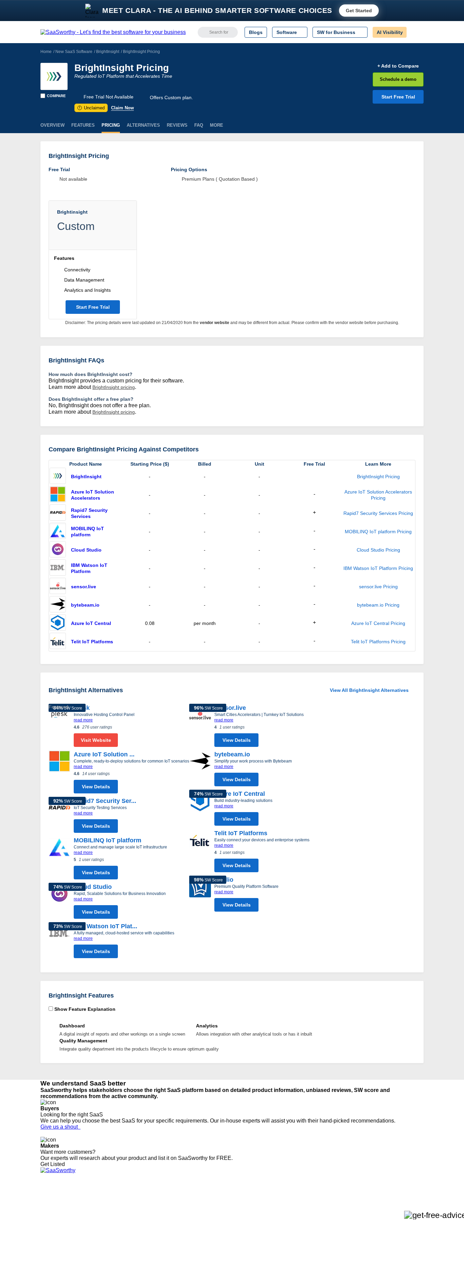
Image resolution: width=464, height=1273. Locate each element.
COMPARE (56, 96)
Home (46, 51)
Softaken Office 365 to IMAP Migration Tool (167, 1257)
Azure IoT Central (91, 623)
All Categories (55, 1208)
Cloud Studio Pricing (378, 550)
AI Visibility (390, 32)
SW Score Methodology (65, 1238)
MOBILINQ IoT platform (87, 531)
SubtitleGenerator (140, 1245)
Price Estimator (56, 1214)
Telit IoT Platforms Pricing (378, 641)
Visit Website (96, 740)
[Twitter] (388, 1209)
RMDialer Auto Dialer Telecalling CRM (161, 1232)
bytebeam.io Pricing (378, 605)
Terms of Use (105, 1208)
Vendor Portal (55, 1220)
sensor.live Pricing (378, 586)
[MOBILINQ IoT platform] (58, 531)
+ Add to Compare (398, 66)
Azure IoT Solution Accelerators (92, 495)
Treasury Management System (246, 1251)
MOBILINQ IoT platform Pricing (378, 531)
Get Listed (54, 1164)
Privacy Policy (106, 1202)
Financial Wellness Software (243, 1257)
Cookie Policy (105, 1214)
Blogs (256, 32)
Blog (45, 1232)
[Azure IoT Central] (58, 623)
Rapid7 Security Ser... (105, 800)
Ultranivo (130, 1226)
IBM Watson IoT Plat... (105, 926)
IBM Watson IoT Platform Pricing (378, 568)
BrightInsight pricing (113, 387)
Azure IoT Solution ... (104, 754)
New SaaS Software (73, 51)
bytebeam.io (85, 605)
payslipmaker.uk (138, 1220)
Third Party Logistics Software (245, 1208)
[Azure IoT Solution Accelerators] (58, 495)
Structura (130, 1214)
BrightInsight (107, 51)
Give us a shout (60, 1127)
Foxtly (127, 1251)
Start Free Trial (398, 97)
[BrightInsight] (54, 76)
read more (83, 720)
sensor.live (83, 586)
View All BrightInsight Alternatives (369, 690)
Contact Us (52, 1251)
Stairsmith (131, 1202)
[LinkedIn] (391, 1209)
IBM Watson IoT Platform (89, 568)
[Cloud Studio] (58, 550)
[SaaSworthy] (113, 32)
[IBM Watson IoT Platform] (58, 568)
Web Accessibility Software (241, 1238)
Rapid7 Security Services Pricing (378, 513)
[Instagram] (396, 1209)
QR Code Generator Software (245, 1220)
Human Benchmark (141, 1238)
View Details (96, 786)
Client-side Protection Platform (245, 1226)
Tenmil (128, 1208)
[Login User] (415, 32)
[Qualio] (200, 895)
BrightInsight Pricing (378, 476)
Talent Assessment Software (243, 1245)
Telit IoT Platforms (92, 641)
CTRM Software (230, 1214)
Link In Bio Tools (230, 1232)
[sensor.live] (58, 586)
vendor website (214, 322)
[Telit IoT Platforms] (58, 641)
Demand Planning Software (242, 1202)
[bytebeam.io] (58, 605)
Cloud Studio (86, 550)
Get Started (359, 10)
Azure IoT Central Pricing (378, 623)
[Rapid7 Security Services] (58, 513)
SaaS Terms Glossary (63, 1245)
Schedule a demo (398, 79)
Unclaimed (92, 107)
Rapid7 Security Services (89, 513)
